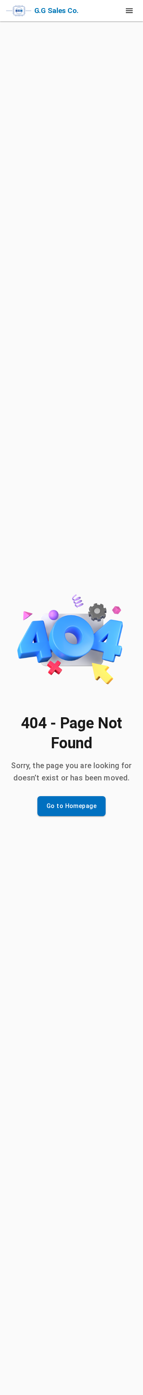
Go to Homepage (71, 806)
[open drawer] (129, 10)
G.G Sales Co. (56, 10)
